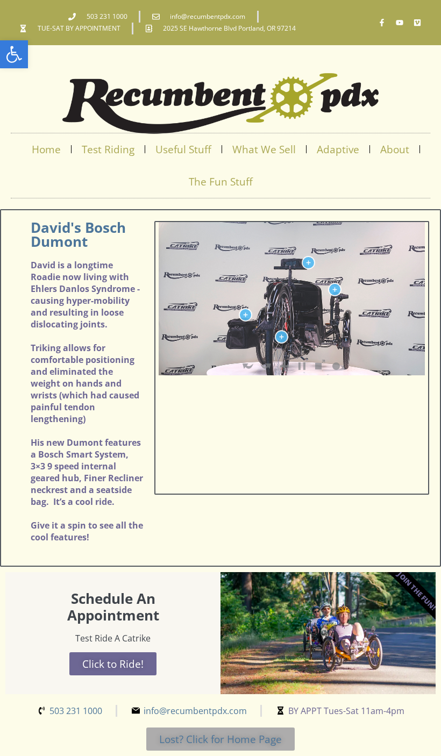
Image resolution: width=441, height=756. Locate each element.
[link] (14, 54)
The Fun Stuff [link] (221, 181)
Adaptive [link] (338, 149)
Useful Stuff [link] (183, 149)
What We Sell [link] (264, 149)
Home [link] (46, 149)
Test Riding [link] (108, 149)
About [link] (394, 149)
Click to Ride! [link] (113, 664)
